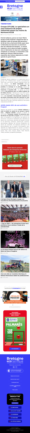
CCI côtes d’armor (16, 421)
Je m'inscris (15, 403)
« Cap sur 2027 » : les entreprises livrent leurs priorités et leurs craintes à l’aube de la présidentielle (15, 225)
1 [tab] (13, 305)
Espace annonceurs (15, 375)
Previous (1, 297)
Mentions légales (14, 427)
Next (28, 297)
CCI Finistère (14, 417)
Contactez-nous (15, 382)
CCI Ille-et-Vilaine (16, 411)
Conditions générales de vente (15, 386)
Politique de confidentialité (15, 428)
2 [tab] (14, 305)
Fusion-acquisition (5, 139)
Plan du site (15, 389)
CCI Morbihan (14, 414)
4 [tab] (17, 305)
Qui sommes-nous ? (15, 379)
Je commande (15, 348)
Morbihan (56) (4, 141)
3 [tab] (15, 305)
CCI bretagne (14, 407)
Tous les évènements (15, 307)
